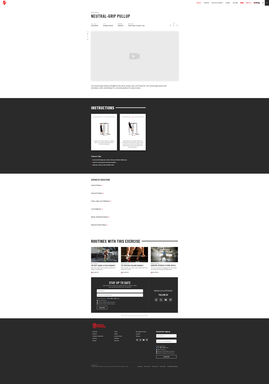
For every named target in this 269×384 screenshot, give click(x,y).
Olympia (257, 2)
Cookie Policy (163, 366)
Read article (95, 272)
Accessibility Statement (172, 366)
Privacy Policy (155, 366)
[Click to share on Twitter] (173, 25)
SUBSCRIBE (102, 307)
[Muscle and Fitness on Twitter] (161, 299)
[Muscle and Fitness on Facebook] (156, 299)
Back (129, 25)
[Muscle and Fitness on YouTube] (165, 299)
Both (110, 298)
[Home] (5, 4)
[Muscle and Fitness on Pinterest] (170, 299)
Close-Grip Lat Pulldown (100, 201)
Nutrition (206, 2)
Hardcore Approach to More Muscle (163, 265)
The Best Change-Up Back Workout (103, 265)
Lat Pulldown (96, 209)
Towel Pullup (96, 185)
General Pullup (96, 193)
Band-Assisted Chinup (99, 217)
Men (113, 298)
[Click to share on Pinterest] (177, 25)
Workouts (198, 2)
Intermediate (94, 25)
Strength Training (108, 25)
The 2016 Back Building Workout (132, 265)
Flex (242, 3)
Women (118, 298)
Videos (115, 333)
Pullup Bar (120, 25)
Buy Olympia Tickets (141, 331)
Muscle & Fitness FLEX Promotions (106, 303)
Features (228, 2)
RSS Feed (116, 340)
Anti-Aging (235, 2)
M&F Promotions (102, 300)
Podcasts (116, 338)
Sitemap (138, 336)
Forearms (138, 25)
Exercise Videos (118, 336)
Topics (115, 331)
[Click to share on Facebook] (170, 25)
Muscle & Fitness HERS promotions (106, 302)
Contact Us (140, 366)
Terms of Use (147, 366)
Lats (143, 25)
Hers (249, 3)
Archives (138, 333)
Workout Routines (125, 263)
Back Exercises (94, 263)
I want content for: (101, 298)
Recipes (94, 340)
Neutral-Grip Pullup (98, 225)
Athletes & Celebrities (217, 2)
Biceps (133, 25)
